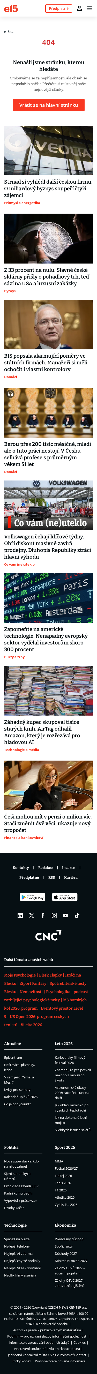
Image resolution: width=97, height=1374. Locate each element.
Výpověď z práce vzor (20, 1200)
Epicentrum (13, 1057)
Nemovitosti (31, 991)
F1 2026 (60, 1190)
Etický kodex (21, 1361)
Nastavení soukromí (29, 1348)
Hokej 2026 (63, 1175)
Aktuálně (12, 1043)
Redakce (45, 868)
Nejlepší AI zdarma (18, 1253)
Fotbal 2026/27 (66, 1168)
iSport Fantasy (33, 983)
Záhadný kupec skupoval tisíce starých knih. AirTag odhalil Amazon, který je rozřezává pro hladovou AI (42, 732)
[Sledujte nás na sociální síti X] (31, 915)
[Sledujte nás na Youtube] (66, 915)
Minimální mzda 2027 (71, 1260)
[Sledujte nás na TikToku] (77, 915)
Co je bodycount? (17, 1104)
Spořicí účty (64, 1246)
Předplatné (29, 877)
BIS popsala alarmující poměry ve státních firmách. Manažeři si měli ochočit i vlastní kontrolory (45, 362)
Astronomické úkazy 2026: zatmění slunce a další (72, 1092)
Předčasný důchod (69, 1239)
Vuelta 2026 (31, 1025)
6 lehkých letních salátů (73, 1130)
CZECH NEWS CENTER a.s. (67, 1307)
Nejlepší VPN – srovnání (22, 1268)
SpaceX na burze (16, 1239)
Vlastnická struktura (64, 1348)
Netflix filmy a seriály (20, 1275)
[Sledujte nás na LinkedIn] (20, 915)
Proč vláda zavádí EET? (21, 1186)
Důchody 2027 (66, 1253)
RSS (51, 877)
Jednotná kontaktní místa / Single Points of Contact (47, 1355)
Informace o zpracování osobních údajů (39, 1342)
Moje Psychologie (20, 975)
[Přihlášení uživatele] (79, 8)
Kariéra (71, 877)
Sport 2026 (65, 1147)
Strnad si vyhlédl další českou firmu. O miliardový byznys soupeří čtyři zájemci (48, 188)
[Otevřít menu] (90, 8)
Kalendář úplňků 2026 (21, 1096)
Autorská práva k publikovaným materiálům (47, 1330)
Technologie (15, 1225)
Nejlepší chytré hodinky (22, 1260)
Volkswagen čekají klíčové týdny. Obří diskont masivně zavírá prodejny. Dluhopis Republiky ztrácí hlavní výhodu (47, 547)
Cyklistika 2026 (66, 1204)
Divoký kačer (14, 1207)
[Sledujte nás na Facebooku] (43, 915)
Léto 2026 (64, 1043)
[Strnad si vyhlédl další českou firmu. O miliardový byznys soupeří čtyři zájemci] (48, 150)
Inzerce (68, 868)
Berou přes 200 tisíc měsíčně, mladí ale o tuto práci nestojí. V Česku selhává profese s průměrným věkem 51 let (47, 454)
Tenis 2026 (63, 1183)
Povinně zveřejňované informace (60, 1361)
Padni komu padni (18, 1193)
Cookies (79, 1342)
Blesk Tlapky (50, 975)
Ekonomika (65, 1225)
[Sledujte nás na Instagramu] (54, 915)
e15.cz (8, 31)
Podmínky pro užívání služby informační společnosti (47, 1336)
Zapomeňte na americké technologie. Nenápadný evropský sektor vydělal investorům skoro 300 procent (46, 639)
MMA (59, 1161)
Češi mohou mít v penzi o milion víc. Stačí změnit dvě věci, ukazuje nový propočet (48, 823)
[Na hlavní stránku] (11, 8)
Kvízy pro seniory (17, 1089)
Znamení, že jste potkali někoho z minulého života (73, 1075)
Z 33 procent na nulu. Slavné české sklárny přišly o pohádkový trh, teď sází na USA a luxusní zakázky (46, 277)
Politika (11, 1147)
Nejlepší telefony (17, 1246)
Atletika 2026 (64, 1197)
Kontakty (21, 868)
